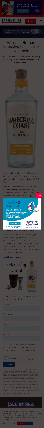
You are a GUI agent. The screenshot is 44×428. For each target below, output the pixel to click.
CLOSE (39, 195)
